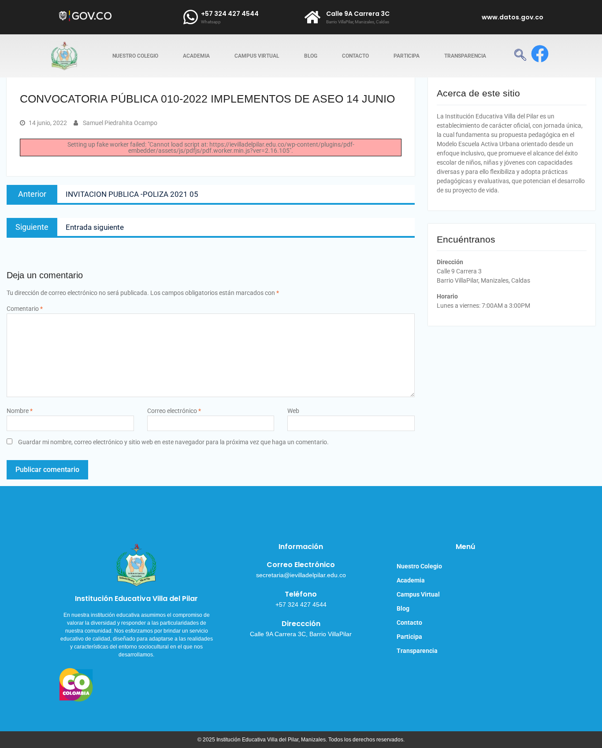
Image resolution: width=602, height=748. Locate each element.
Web (293, 410)
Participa (407, 56)
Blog (310, 56)
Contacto (355, 56)
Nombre (20, 410)
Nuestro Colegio (135, 56)
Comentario (25, 308)
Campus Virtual (256, 56)
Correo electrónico (174, 410)
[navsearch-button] (520, 56)
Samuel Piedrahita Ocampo (120, 122)
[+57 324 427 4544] (190, 17)
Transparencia (465, 56)
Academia (196, 56)
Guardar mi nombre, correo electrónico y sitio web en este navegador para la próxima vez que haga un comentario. (173, 442)
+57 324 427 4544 (230, 13)
